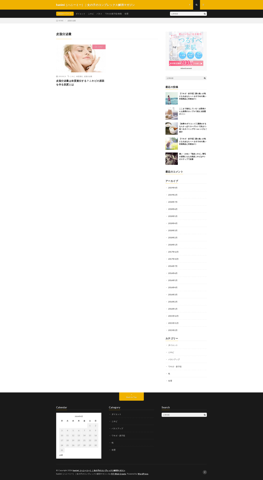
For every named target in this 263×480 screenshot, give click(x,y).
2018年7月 (173, 202)
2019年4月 (173, 187)
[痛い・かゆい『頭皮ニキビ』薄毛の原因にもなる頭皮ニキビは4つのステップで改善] (171, 159)
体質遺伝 (79, 76)
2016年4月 (173, 287)
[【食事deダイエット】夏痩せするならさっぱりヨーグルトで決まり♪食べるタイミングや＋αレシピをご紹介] (171, 128)
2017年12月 (173, 252)
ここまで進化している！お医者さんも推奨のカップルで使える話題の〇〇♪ (192, 111)
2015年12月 (173, 316)
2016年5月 (173, 280)
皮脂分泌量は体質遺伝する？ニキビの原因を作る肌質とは (80, 82)
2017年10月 (173, 259)
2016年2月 (173, 301)
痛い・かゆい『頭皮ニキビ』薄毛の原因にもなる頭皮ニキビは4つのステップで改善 (192, 156)
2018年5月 (173, 216)
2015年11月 (173, 323)
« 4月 (61, 455)
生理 (126, 13)
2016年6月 (173, 273)
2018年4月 (173, 223)
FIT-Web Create (118, 474)
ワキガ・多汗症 (175, 366)
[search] (205, 14)
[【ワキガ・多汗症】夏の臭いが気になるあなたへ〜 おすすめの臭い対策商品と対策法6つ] (171, 98)
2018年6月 (173, 209)
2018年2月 (173, 237)
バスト (99, 13)
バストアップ (174, 359)
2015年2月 (173, 330)
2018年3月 (173, 230)
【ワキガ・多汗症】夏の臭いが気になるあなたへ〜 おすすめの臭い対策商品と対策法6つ (192, 96)
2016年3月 (173, 294)
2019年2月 (173, 195)
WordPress (143, 474)
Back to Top (131, 397)
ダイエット (80, 13)
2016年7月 (173, 266)
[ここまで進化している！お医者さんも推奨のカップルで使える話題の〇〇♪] (171, 113)
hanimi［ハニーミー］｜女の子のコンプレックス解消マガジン (99, 470)
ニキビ (91, 13)
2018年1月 (173, 244)
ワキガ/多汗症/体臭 (113, 13)
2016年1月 (173, 309)
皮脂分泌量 (88, 76)
